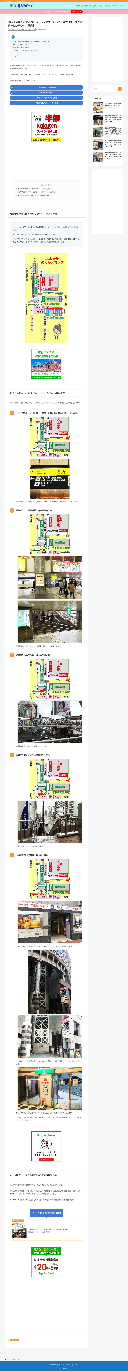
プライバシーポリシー (65, 1364)
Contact (76, 1364)
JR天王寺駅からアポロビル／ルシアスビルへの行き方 (37, 192)
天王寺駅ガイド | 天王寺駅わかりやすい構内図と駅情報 (48, 1229)
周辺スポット (14, 1340)
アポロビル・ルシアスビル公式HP (25, 50)
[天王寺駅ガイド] (21, 6)
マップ (15, 56)
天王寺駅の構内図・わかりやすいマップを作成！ (35, 189)
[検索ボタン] (121, 5)
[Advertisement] (46, 160)
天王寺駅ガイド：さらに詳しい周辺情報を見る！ (35, 195)
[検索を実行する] (120, 89)
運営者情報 (53, 1364)
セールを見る (76, 12)
